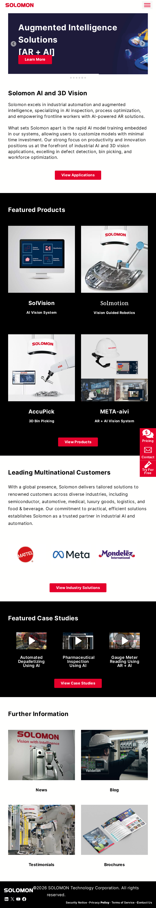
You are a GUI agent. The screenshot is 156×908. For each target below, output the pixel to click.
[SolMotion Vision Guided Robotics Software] (114, 272)
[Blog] (114, 759)
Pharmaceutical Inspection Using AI (78, 661)
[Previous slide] (13, 44)
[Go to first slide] (142, 44)
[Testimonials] (41, 833)
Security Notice (76, 902)
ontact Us (144, 902)
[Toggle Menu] (147, 5)
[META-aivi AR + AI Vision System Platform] (114, 380)
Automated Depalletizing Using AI (31, 661)
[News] (41, 759)
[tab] (71, 78)
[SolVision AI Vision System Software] (41, 272)
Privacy (99, 902)
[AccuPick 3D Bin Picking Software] (41, 380)
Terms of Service (123, 902)
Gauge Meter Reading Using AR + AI (124, 661)
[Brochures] (114, 833)
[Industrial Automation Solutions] (78, 43)
